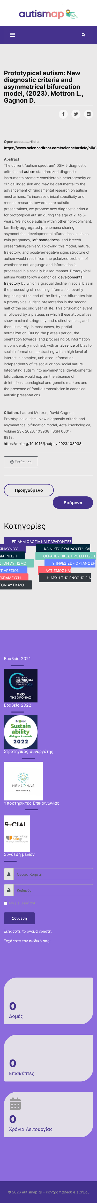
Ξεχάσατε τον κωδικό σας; (27, 941)
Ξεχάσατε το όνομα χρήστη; (28, 931)
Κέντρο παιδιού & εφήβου (67, 1192)
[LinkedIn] (88, 114)
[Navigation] (11, 35)
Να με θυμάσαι (22, 903)
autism (29, 171)
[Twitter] (75, 114)
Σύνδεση (19, 918)
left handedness (45, 240)
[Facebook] (63, 114)
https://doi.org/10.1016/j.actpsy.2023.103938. (43, 443)
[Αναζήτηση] (83, 35)
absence (67, 345)
